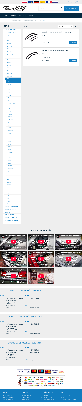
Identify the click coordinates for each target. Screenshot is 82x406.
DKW (8, 49)
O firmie (62, 397)
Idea (9, 122)
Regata (10, 147)
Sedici (9, 149)
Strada (10, 160)
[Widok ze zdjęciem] (75, 26)
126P (9, 87)
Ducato (10, 111)
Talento (10, 168)
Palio (9, 136)
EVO (8, 68)
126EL (9, 84)
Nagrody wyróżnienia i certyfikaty (68, 399)
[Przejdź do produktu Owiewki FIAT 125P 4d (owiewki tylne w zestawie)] (32, 37)
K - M (8, 190)
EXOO (8, 71)
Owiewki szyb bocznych (11, 30)
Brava (10, 98)
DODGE (9, 51)
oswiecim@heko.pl (35, 361)
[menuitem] (6, 15)
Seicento (10, 152)
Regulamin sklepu (7, 395)
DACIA (8, 41)
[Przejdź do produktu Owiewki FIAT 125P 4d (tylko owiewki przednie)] (32, 56)
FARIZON (9, 73)
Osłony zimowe (8, 212)
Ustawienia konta (26, 397)
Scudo (10, 166)
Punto (9, 141)
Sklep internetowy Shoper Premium (41, 404)
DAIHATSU (9, 46)
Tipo (9, 171)
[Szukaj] (61, 8)
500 (9, 90)
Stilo (9, 158)
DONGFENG (10, 54)
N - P (8, 193)
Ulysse (10, 174)
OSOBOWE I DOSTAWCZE (12, 32)
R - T (8, 196)
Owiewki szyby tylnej (10, 209)
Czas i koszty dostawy (46, 397)
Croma (10, 106)
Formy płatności (45, 395)
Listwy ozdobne (9, 215)
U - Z (8, 198)
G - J (8, 188)
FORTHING (9, 182)
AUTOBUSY (8, 201)
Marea (10, 128)
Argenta (10, 95)
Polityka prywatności (8, 397)
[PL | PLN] (24, 2)
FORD (8, 179)
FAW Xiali (9, 76)
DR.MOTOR (9, 57)
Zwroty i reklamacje (8, 399)
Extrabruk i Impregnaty (11, 220)
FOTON (9, 185)
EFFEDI (9, 65)
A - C (8, 35)
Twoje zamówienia (26, 395)
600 (9, 92)
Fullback (10, 120)
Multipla (10, 133)
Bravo (10, 100)
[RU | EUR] (55, 2)
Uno (9, 177)
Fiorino (10, 114)
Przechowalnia (25, 399)
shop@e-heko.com (35, 307)
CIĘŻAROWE (9, 204)
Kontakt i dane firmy (65, 395)
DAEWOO (9, 43)
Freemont (10, 117)
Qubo (9, 144)
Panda (10, 139)
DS (8, 60)
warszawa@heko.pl (35, 333)
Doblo (10, 109)
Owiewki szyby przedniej (11, 207)
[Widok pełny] (78, 26)
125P (9, 81)
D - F (8, 38)
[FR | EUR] (49, 2)
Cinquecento (11, 103)
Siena (9, 155)
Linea (9, 125)
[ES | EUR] (42, 2)
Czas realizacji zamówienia (47, 399)
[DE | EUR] (36, 2)
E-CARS (9, 62)
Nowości (6, 223)
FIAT (8, 79)
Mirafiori (10, 130)
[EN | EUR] (30, 2)
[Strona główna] (15, 8)
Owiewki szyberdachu (10, 217)
